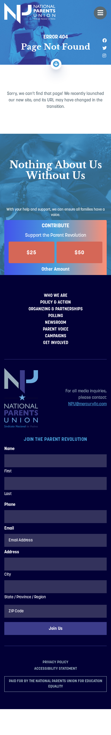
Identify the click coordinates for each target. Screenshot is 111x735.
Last (8, 494)
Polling (55, 315)
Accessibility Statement (55, 668)
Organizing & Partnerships (56, 309)
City (7, 575)
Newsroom (55, 322)
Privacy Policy (55, 662)
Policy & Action (55, 302)
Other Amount (55, 269)
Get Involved (55, 342)
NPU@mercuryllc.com (87, 404)
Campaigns (55, 336)
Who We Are (55, 295)
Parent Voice (55, 329)
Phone (9, 505)
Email (9, 528)
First (8, 471)
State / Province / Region (25, 597)
